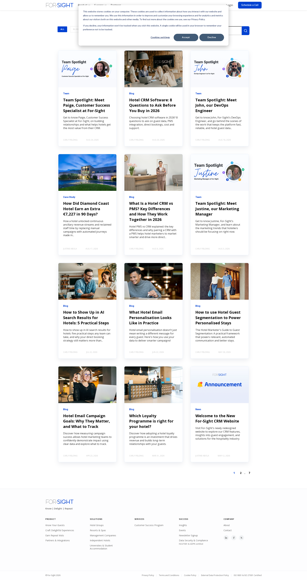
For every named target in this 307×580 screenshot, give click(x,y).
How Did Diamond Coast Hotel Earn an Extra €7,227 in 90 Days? (86, 209)
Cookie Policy (190, 575)
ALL (62, 29)
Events (182, 530)
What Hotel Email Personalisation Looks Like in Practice (150, 317)
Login (229, 5)
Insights (183, 525)
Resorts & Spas (98, 530)
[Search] (245, 30)
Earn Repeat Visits (54, 535)
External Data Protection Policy (215, 575)
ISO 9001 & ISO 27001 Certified (248, 575)
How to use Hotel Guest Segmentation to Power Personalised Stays (218, 317)
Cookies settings (160, 37)
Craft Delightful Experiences (59, 530)
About (227, 525)
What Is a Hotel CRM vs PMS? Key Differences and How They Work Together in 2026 (151, 211)
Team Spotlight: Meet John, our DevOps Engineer (216, 105)
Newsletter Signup (188, 535)
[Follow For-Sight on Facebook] (233, 537)
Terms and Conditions (169, 575)
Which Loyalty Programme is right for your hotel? (151, 421)
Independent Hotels (100, 540)
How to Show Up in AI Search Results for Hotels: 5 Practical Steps (86, 317)
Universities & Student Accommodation (101, 547)
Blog (76, 29)
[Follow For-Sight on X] (241, 537)
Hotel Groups (97, 525)
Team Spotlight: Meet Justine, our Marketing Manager (217, 209)
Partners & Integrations (57, 540)
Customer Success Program (148, 525)
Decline (212, 37)
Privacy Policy (148, 575)
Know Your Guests (55, 525)
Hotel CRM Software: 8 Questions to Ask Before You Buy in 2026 (152, 105)
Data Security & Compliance (193, 540)
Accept (186, 37)
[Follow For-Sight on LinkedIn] (226, 537)
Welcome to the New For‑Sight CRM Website (217, 418)
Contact (228, 530)
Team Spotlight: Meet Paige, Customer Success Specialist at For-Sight (86, 105)
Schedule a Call (249, 5)
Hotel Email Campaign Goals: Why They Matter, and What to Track (86, 421)
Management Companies (103, 535)
